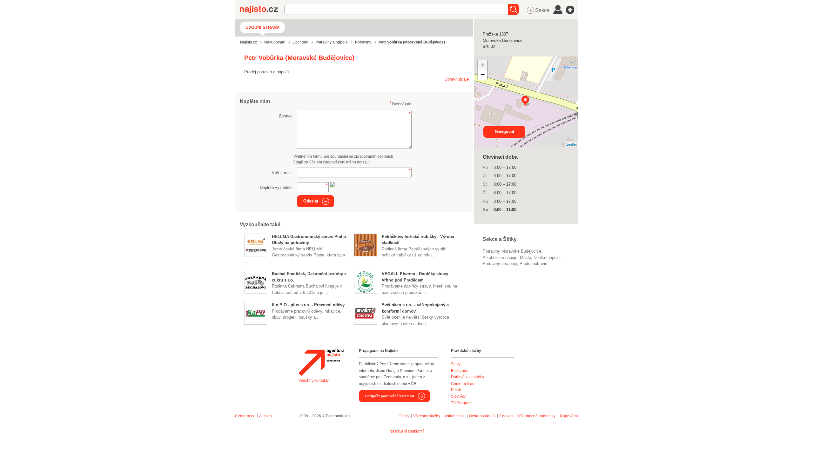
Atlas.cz (265, 416)
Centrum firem (463, 383)
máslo (525, 257)
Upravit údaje (457, 79)
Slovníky (458, 396)
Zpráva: (286, 116)
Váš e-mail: (282, 172)
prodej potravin (533, 263)
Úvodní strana (262, 27)
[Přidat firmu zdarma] (572, 10)
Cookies (506, 416)
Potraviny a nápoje (500, 263)
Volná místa (455, 416)
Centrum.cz (245, 416)
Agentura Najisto (321, 362)
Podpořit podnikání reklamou (389, 396)
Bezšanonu (461, 370)
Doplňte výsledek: (276, 187)
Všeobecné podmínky (536, 416)
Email (456, 390)
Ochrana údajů (482, 416)
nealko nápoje (547, 257)
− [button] (482, 75)
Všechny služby (427, 416)
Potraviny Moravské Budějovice (512, 251)
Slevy (455, 364)
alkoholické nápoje (500, 257)
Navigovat (504, 131)
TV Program (461, 403)
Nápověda (569, 416)
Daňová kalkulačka (467, 377)
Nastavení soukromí (406, 431)
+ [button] (482, 65)
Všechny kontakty (314, 380)
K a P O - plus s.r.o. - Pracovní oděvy (308, 304)
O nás (404, 416)
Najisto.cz (262, 9)
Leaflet (571, 144)
